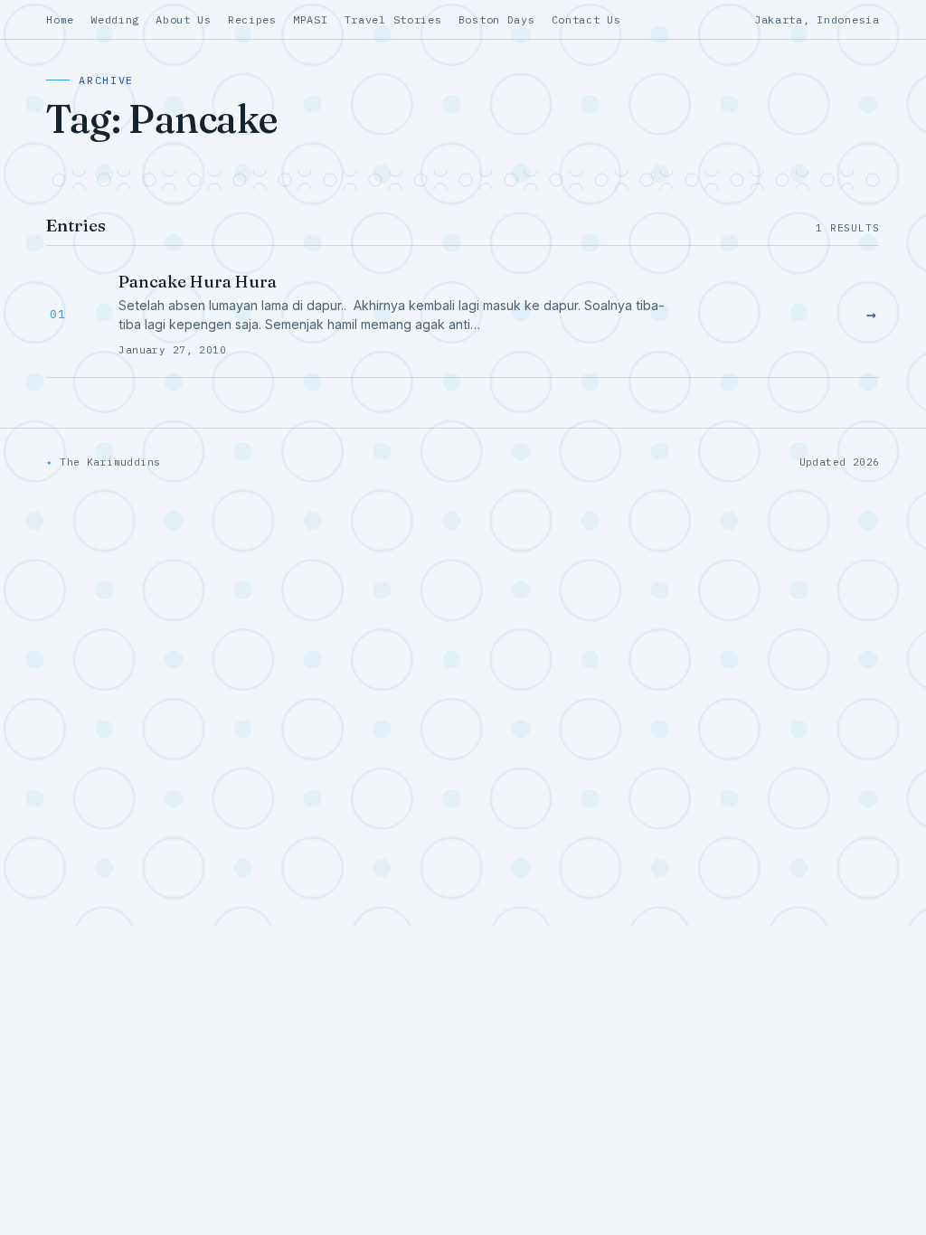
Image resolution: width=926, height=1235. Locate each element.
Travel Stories (393, 19)
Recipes (252, 19)
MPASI (310, 19)
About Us (184, 19)
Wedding (114, 19)
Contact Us (586, 19)
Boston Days (496, 19)
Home (60, 19)
